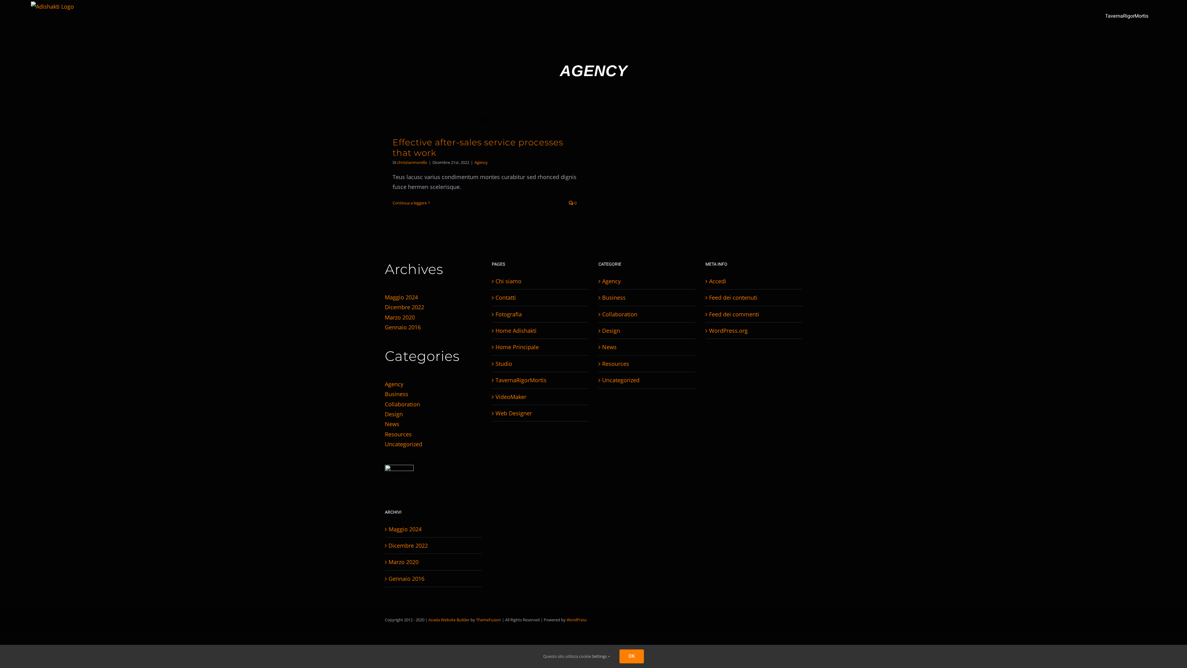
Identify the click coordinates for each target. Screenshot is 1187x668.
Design (394, 414)
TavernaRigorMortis (521, 380)
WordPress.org (728, 330)
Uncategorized (403, 444)
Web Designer (514, 413)
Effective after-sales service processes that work (478, 147)
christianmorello (412, 162)
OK (631, 656)
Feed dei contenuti (733, 297)
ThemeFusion (488, 620)
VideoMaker (511, 396)
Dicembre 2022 (404, 307)
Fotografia (509, 314)
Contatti (506, 297)
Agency (481, 162)
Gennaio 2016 (403, 327)
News (392, 424)
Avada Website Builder (449, 620)
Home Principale (517, 347)
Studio (504, 363)
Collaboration (402, 404)
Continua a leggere (410, 203)
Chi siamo (508, 281)
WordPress (577, 620)
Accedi (717, 281)
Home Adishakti (516, 330)
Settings (600, 656)
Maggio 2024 (401, 297)
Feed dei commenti (734, 314)
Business (396, 394)
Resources (398, 434)
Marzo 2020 (400, 317)
